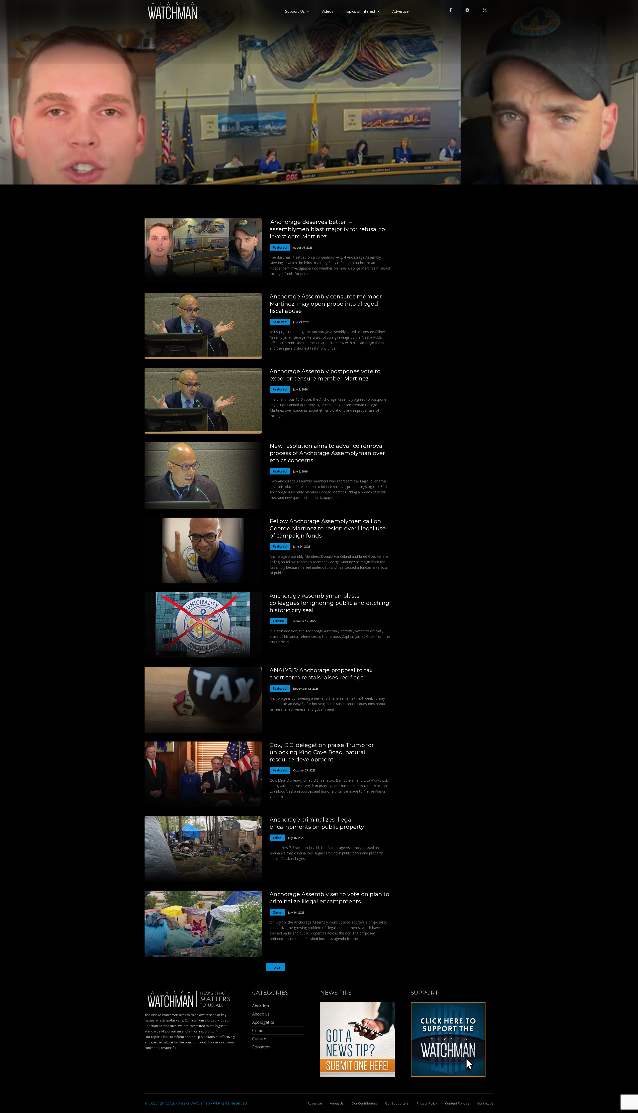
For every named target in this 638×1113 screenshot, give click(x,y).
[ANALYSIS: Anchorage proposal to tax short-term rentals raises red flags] (203, 731)
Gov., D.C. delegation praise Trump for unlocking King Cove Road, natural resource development (322, 752)
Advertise (400, 11)
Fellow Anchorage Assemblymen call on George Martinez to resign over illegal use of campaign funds (328, 528)
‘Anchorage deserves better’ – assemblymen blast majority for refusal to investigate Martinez (327, 229)
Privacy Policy (427, 1103)
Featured (280, 247)
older (275, 967)
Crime (277, 837)
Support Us (295, 11)
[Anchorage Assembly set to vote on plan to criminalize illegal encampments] (203, 955)
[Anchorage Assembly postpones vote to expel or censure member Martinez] (203, 432)
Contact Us (485, 1103)
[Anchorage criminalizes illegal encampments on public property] (203, 880)
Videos (327, 11)
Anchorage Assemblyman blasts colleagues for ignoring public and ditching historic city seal (329, 603)
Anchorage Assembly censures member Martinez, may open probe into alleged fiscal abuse (326, 303)
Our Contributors (364, 1103)
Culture (278, 621)
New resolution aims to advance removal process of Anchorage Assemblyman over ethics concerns (327, 453)
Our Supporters (397, 1103)
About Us (337, 1103)
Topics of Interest (360, 11)
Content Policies (457, 1103)
